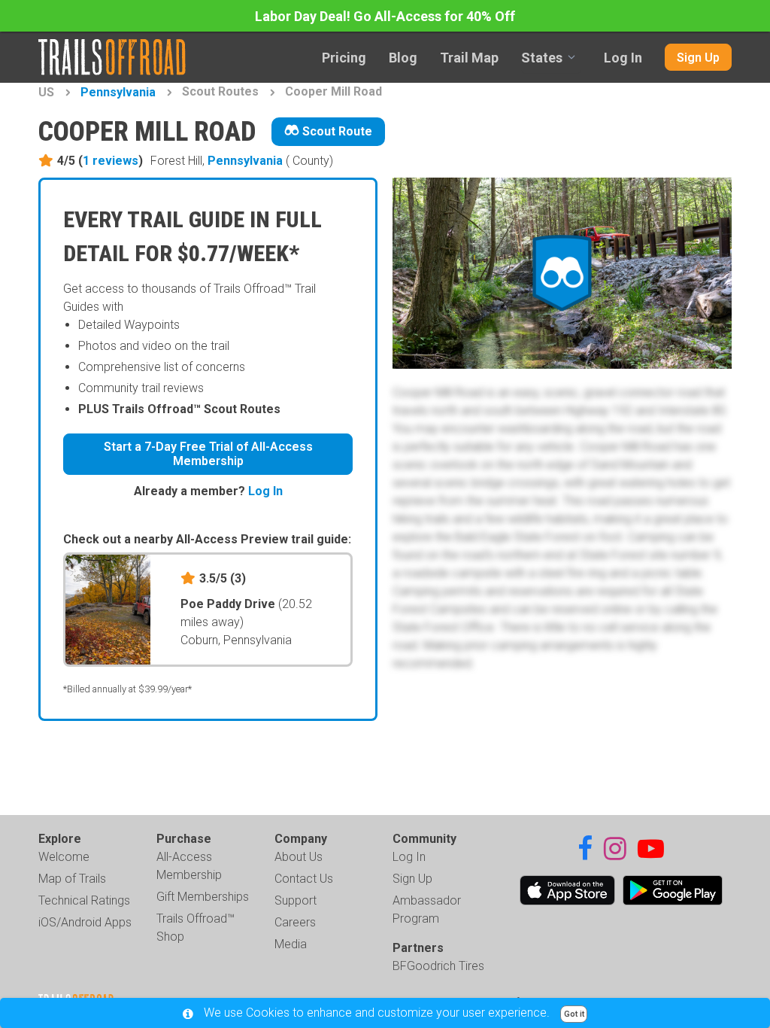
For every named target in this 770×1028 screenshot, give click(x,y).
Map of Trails (72, 878)
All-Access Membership (189, 866)
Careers (295, 922)
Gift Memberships (202, 897)
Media (290, 944)
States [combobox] (541, 57)
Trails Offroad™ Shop (195, 927)
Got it (574, 1014)
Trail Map (469, 57)
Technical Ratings (84, 900)
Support (295, 900)
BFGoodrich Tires (438, 966)
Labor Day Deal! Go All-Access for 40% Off (385, 16)
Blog (403, 57)
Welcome (63, 857)
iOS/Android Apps (85, 922)
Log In (623, 57)
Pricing (344, 57)
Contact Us (303, 878)
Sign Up (698, 57)
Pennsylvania (118, 92)
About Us (298, 857)
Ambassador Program (427, 909)
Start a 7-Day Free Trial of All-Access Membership (208, 453)
